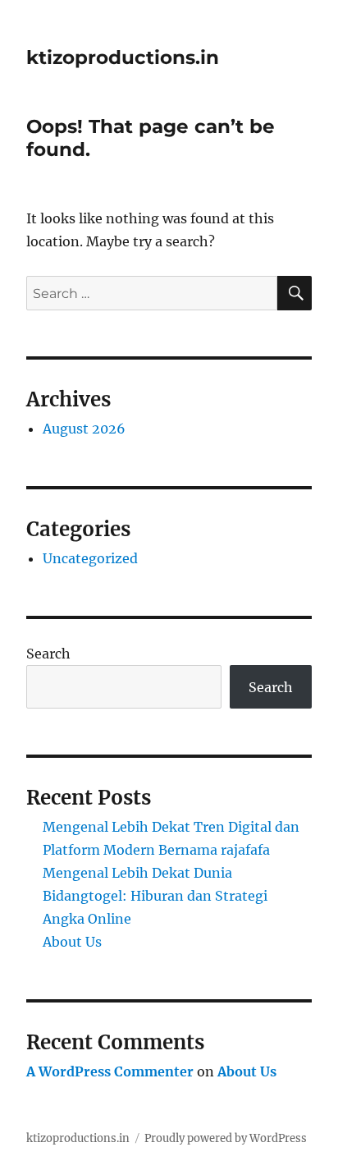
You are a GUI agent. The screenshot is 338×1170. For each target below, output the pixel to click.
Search (48, 653)
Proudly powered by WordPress (225, 1138)
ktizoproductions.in (122, 57)
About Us (72, 942)
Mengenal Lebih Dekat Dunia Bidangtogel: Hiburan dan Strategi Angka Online (155, 896)
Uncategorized (90, 558)
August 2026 (84, 428)
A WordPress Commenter (110, 1071)
